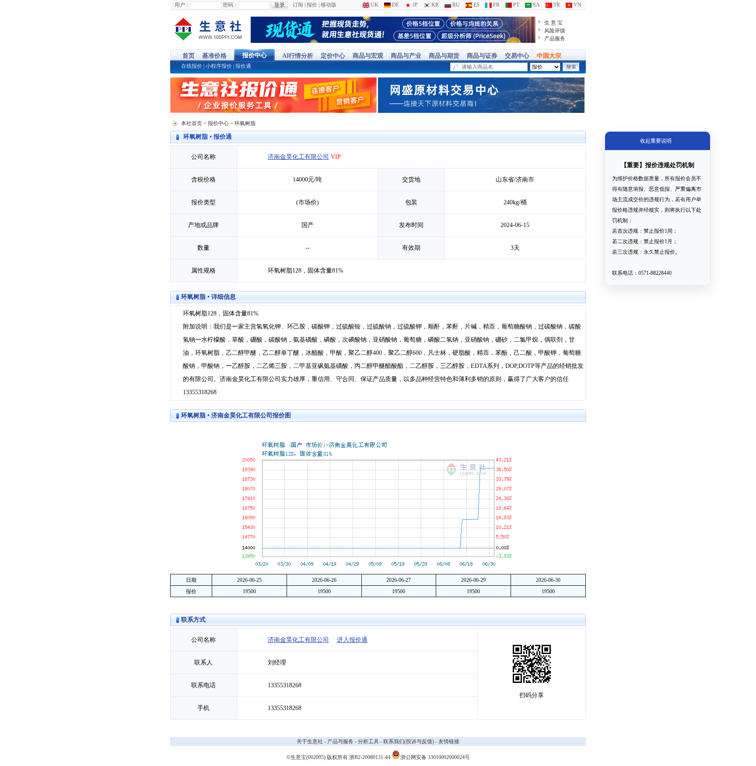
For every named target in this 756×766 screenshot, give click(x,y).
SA (536, 5)
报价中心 (254, 55)
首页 (188, 55)
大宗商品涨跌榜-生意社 (208, 30)
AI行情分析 (297, 55)
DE (395, 5)
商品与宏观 (368, 55)
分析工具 (368, 741)
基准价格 (214, 55)
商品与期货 (444, 55)
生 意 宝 (553, 23)
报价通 (243, 66)
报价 (312, 5)
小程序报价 (219, 66)
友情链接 (448, 741)
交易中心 (517, 55)
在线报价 (191, 66)
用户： (182, 5)
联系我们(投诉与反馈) (408, 741)
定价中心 (333, 55)
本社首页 (191, 123)
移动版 (328, 5)
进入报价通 (352, 640)
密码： (230, 5)
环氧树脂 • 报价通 (207, 136)
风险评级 (554, 31)
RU (455, 5)
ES (476, 5)
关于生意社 (310, 741)
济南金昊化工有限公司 (298, 157)
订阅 (298, 5)
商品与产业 (406, 55)
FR (496, 5)
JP (414, 5)
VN (576, 5)
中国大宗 (549, 55)
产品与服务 (340, 741)
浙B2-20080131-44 (369, 757)
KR (434, 5)
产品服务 (554, 38)
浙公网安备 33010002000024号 (435, 756)
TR (556, 5)
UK (373, 5)
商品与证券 (482, 55)
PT (515, 5)
